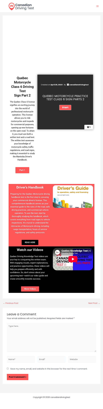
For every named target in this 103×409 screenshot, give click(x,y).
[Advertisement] (51, 50)
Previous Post (10, 303)
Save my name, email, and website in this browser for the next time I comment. (48, 368)
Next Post (94, 303)
